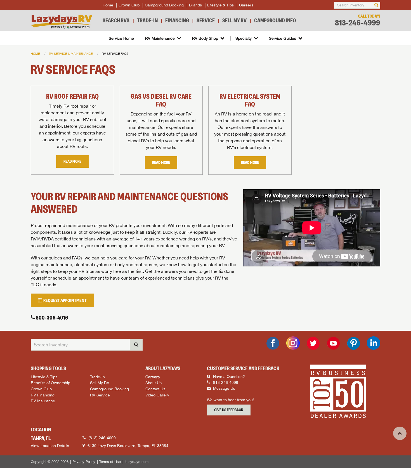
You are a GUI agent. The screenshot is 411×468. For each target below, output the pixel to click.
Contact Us (155, 388)
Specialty (243, 38)
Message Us (223, 388)
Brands (195, 5)
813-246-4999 (357, 22)
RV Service (100, 395)
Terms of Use (110, 462)
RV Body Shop (205, 38)
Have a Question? (228, 376)
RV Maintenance (160, 38)
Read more (72, 161)
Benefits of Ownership (50, 382)
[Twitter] (313, 343)
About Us (153, 382)
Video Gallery (157, 395)
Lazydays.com (136, 462)
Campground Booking (164, 5)
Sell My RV (234, 20)
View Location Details (50, 445)
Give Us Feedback (228, 409)
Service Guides (282, 38)
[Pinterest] (353, 343)
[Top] (400, 433)
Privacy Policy (83, 462)
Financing (177, 20)
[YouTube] (333, 343)
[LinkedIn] (373, 343)
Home (108, 5)
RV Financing (43, 395)
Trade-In (147, 20)
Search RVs (116, 20)
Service (206, 20)
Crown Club (129, 5)
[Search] (376, 5)
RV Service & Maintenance (71, 53)
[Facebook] (273, 343)
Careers (246, 5)
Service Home (121, 38)
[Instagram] (293, 343)
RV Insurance (43, 400)
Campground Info (275, 20)
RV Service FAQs (115, 53)
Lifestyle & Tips (220, 5)
